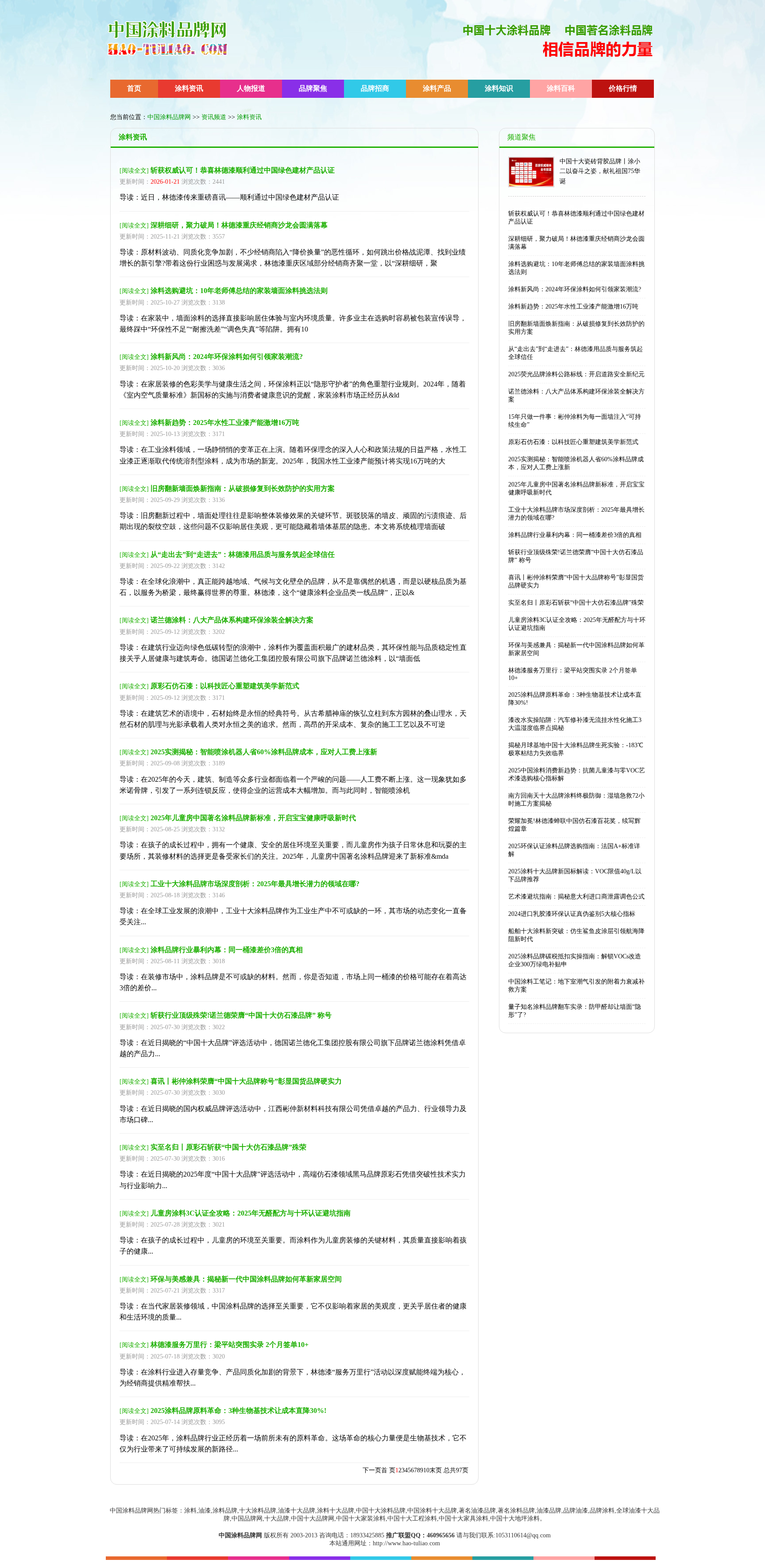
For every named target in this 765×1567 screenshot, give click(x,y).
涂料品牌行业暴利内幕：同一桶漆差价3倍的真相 (227, 949)
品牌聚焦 (313, 88)
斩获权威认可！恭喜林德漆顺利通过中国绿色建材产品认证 (243, 170)
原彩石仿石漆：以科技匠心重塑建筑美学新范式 (225, 686)
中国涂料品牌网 (169, 117)
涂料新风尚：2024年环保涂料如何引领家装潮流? (227, 356)
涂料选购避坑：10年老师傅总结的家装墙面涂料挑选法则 (239, 290)
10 (426, 1470)
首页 (134, 88)
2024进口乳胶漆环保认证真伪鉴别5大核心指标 (571, 914)
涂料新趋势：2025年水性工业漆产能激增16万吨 (225, 422)
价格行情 (623, 88)
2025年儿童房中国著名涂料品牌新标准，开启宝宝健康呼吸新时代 (253, 818)
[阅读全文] (134, 170)
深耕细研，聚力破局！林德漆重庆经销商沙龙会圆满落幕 (239, 225)
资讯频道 (213, 117)
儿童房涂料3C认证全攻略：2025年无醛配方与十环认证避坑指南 (251, 1213)
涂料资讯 (189, 88)
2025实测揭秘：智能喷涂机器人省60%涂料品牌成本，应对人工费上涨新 (264, 752)
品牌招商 (375, 88)
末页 (435, 1470)
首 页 (388, 1470)
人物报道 (251, 88)
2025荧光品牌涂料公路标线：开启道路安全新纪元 (576, 374)
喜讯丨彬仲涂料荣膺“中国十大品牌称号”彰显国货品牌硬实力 (246, 1081)
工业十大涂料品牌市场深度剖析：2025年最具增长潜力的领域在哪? (255, 884)
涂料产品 (437, 88)
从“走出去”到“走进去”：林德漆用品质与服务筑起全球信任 (243, 554)
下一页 (372, 1470)
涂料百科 (561, 88)
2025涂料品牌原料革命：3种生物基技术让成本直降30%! (238, 1410)
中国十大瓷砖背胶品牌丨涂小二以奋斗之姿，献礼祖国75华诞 (600, 171)
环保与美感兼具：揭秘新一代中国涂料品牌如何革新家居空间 (246, 1279)
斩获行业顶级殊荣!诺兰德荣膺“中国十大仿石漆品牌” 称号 (241, 1015)
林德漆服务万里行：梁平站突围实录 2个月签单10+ (230, 1344)
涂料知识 (499, 88)
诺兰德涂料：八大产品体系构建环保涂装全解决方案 (232, 620)
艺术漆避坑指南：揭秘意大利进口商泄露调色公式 (576, 896)
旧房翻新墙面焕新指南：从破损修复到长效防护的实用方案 (243, 488)
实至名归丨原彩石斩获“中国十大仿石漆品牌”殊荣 (228, 1147)
